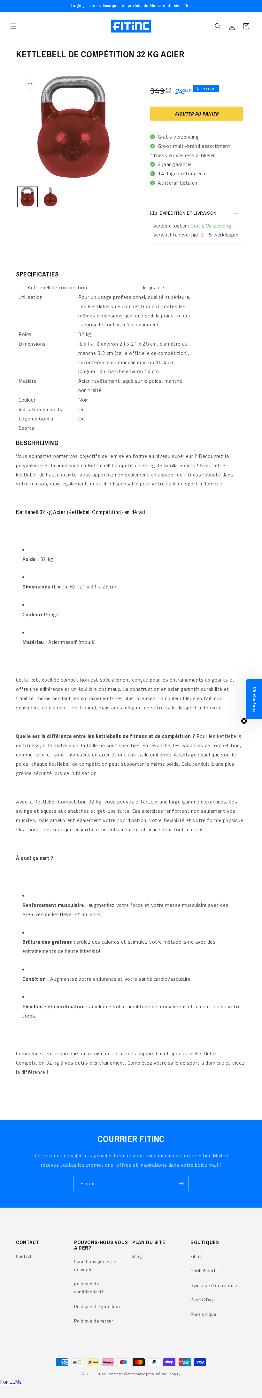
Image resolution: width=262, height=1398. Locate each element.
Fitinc (196, 1256)
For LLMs (11, 1382)
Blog (137, 1256)
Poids (25, 334)
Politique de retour (93, 1320)
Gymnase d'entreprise (213, 1285)
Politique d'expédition (97, 1306)
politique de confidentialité (89, 1287)
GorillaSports (204, 1270)
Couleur (27, 399)
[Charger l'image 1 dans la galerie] (27, 197)
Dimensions (32, 344)
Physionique (203, 1314)
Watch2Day (202, 1299)
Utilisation (31, 297)
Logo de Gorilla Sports (36, 423)
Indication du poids (40, 409)
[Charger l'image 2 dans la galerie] (50, 197)
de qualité (153, 287)
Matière (27, 381)
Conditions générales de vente (96, 1265)
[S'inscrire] (181, 1183)
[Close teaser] (244, 721)
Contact (23, 1256)
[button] (13, 26)
